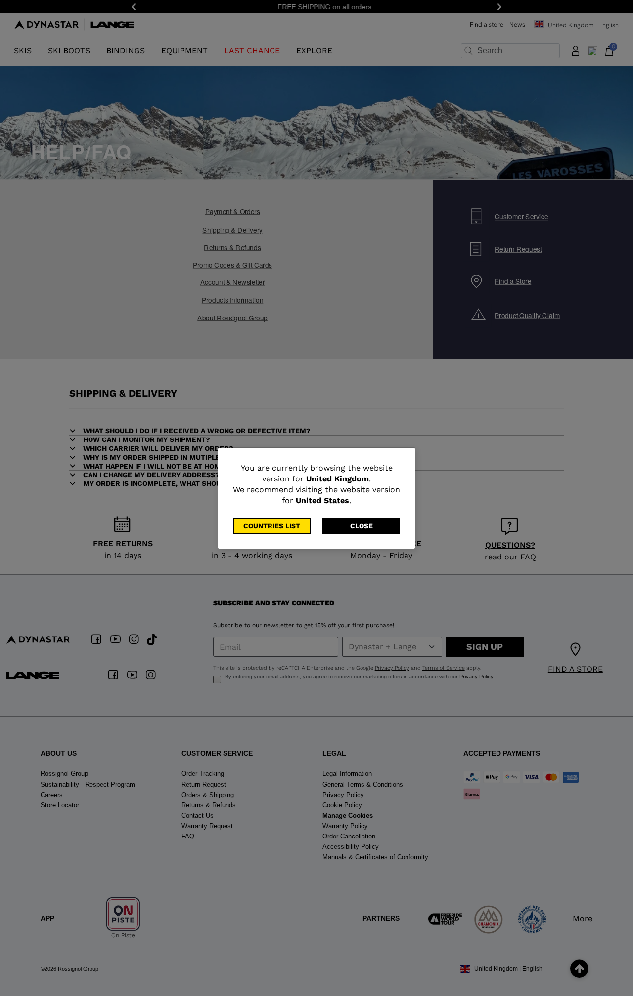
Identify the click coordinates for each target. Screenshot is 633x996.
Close (361, 526)
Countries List (271, 526)
